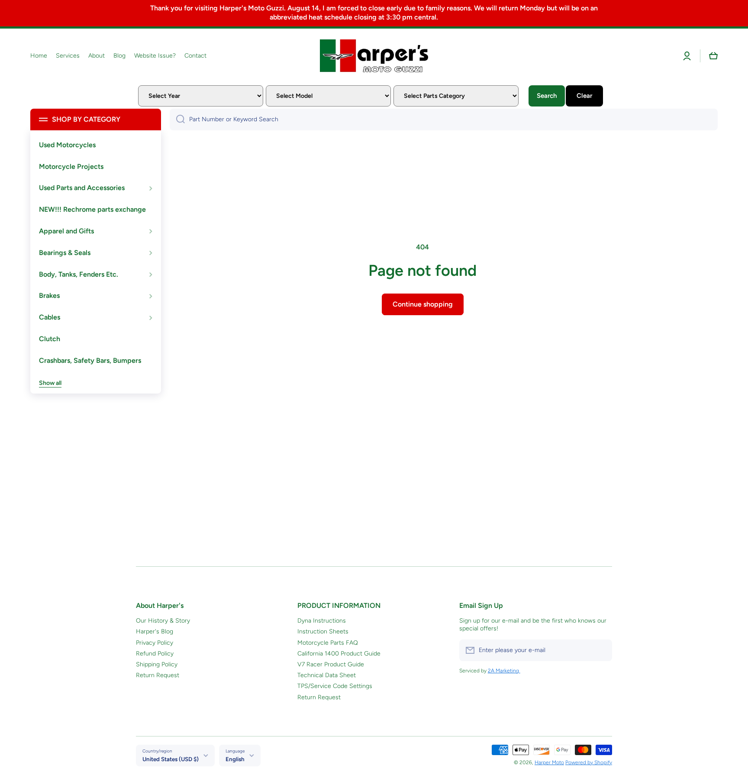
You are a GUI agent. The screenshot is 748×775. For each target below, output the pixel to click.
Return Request (157, 675)
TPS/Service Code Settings (334, 686)
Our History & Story (163, 620)
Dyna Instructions (321, 620)
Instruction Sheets (322, 631)
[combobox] (444, 119)
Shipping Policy (156, 664)
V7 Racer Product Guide (330, 664)
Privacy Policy (154, 642)
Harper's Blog (154, 631)
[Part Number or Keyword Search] (177, 119)
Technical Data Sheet (326, 675)
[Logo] (374, 55)
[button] (713, 56)
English (235, 759)
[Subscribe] (601, 650)
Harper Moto (549, 762)
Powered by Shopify (588, 762)
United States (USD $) (170, 759)
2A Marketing (504, 671)
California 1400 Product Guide (338, 653)
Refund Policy (155, 653)
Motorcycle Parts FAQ (327, 642)
